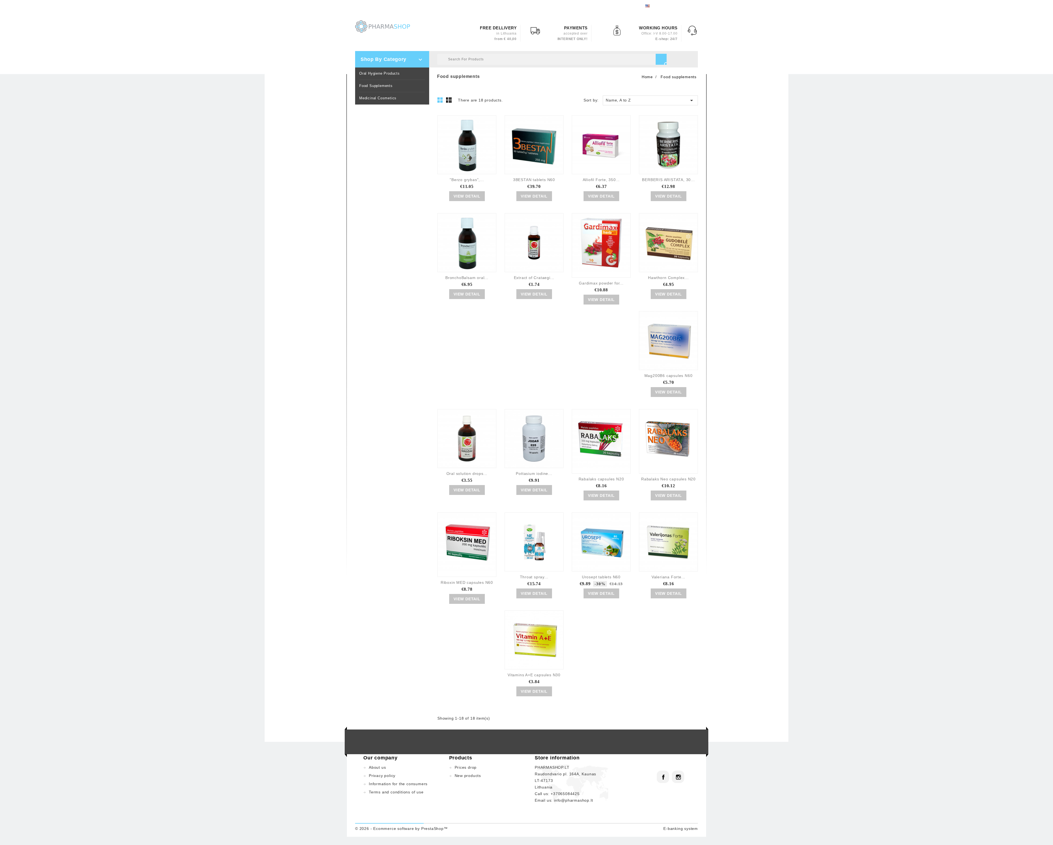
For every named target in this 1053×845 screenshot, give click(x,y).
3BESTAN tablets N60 (534, 180)
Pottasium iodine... (534, 473)
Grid (441, 101)
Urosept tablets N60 (601, 577)
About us (377, 767)
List (450, 101)
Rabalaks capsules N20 (601, 479)
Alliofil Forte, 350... (601, 180)
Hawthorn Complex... (668, 277)
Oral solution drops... (467, 473)
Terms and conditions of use (396, 792)
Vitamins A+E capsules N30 (534, 675)
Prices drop (466, 767)
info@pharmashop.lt (573, 800)
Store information (557, 757)
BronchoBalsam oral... (466, 277)
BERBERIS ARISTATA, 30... (668, 180)
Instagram (678, 777)
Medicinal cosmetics (378, 98)
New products (468, 775)
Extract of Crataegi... (534, 277)
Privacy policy (382, 775)
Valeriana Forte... (668, 577)
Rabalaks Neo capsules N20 (668, 479)
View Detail (467, 196)
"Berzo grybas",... (467, 180)
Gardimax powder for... (601, 283)
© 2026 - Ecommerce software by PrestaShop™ (401, 828)
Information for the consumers (398, 784)
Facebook (663, 777)
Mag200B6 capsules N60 (668, 375)
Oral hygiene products (379, 73)
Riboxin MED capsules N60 (467, 582)
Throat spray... (534, 577)
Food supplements (376, 86)
